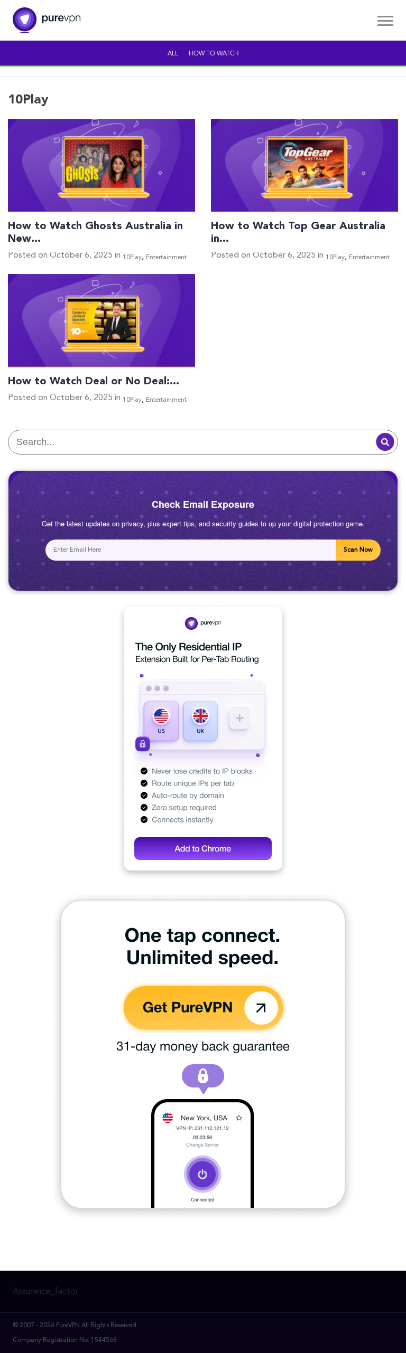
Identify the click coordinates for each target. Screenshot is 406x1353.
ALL (173, 54)
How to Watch (214, 54)
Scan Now (358, 550)
